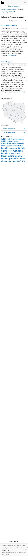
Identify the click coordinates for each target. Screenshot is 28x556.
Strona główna (5, 9)
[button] (22, 2)
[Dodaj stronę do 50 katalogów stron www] (14, 6)
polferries (14, 158)
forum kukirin (13, 148)
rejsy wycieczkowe (9, 142)
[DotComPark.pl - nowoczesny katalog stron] (2, 3)
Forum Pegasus (7, 62)
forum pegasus (17, 139)
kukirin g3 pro (7, 141)
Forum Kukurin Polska (9, 25)
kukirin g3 (5, 139)
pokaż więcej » (12, 55)
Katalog (13, 9)
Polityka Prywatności (9, 550)
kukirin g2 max (14, 154)
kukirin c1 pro (19, 161)
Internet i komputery (9, 11)
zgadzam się (4, 549)
